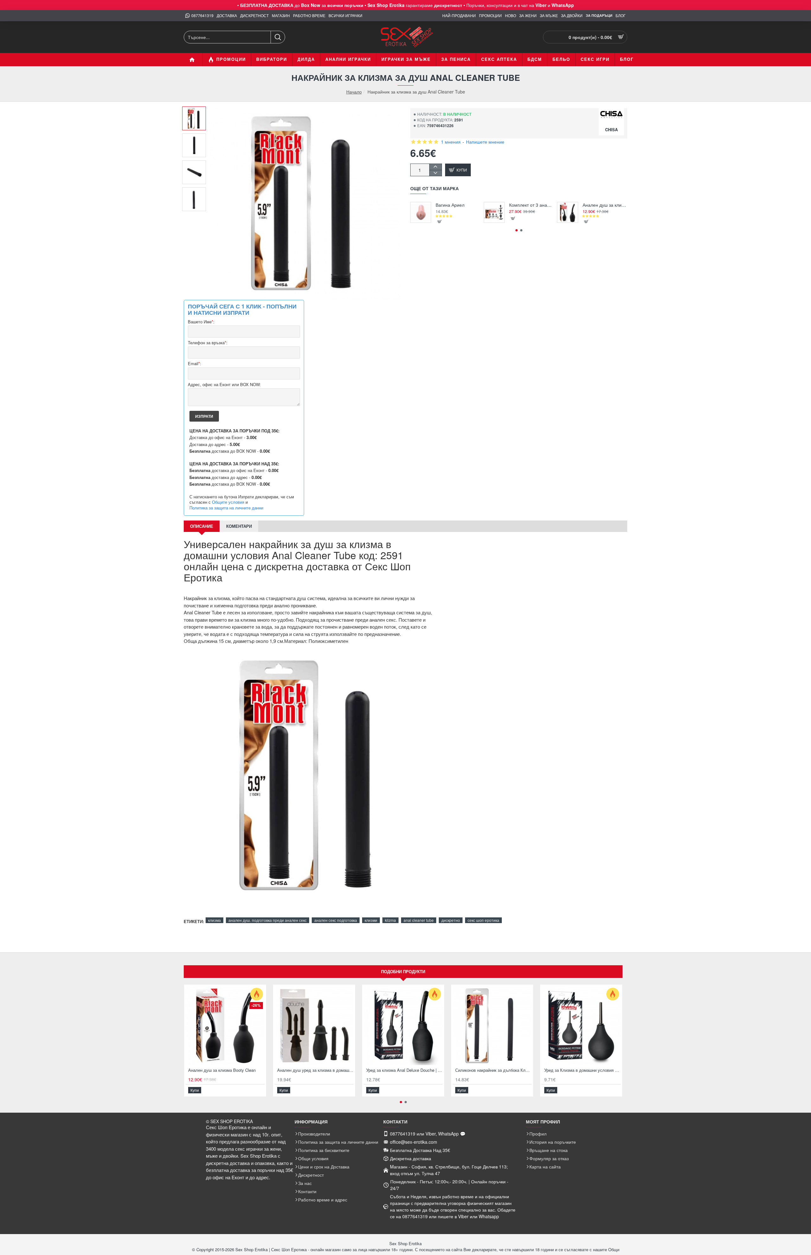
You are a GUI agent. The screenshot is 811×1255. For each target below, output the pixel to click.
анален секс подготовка (335, 920)
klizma (390, 920)
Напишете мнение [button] (485, 142)
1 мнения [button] (451, 142)
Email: (194, 363)
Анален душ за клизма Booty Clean (605, 205)
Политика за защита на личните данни (226, 508)
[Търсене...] (278, 37)
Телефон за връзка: (207, 343)
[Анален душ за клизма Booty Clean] (567, 212)
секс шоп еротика (483, 920)
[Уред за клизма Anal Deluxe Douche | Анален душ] (403, 1025)
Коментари (239, 526)
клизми (371, 920)
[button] (196, 111)
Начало (354, 91)
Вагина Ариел (450, 205)
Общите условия (228, 502)
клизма (214, 920)
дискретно (450, 920)
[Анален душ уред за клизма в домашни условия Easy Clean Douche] (314, 1025)
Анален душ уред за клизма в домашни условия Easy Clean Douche (315, 1070)
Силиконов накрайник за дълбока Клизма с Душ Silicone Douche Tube (493, 1070)
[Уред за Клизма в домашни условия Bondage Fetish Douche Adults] (581, 1025)
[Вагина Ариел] (420, 212)
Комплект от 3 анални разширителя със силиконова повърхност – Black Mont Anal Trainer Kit (531, 205)
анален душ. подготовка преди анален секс (267, 920)
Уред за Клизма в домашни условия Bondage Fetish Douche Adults (582, 1070)
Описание (201, 526)
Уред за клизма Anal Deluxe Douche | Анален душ (404, 1070)
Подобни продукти (403, 971)
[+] (435, 167)
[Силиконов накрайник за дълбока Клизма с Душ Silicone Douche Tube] (492, 1025)
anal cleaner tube (419, 920)
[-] (435, 173)
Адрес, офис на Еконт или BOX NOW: (224, 384)
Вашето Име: (201, 322)
